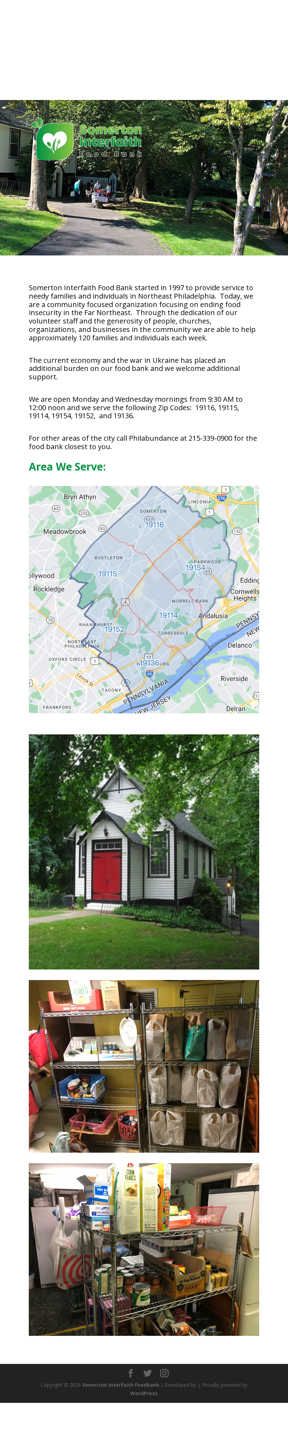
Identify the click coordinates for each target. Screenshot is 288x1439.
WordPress (144, 1393)
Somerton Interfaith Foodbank (120, 1384)
